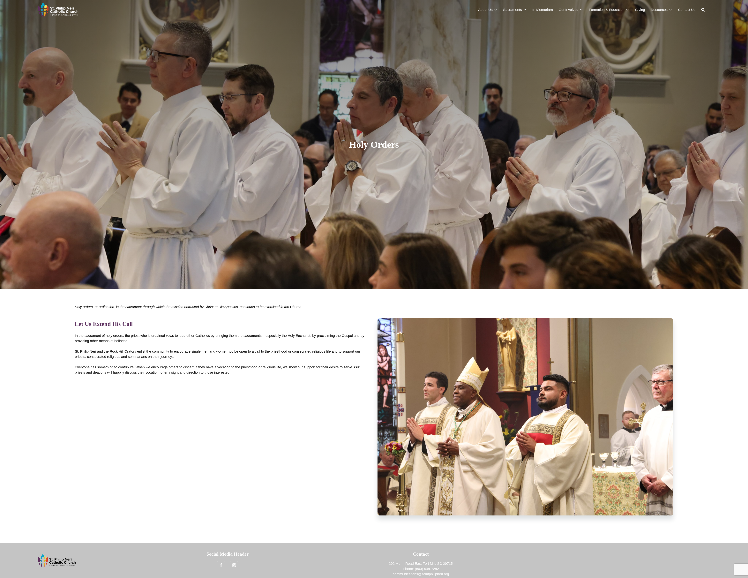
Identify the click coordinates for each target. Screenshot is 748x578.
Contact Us (686, 10)
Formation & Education (607, 10)
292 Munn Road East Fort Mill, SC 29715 (421, 564)
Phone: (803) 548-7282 (421, 569)
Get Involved (568, 10)
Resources (659, 10)
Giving (640, 10)
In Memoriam (542, 10)
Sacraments (512, 10)
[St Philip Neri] (58, 10)
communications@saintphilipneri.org (421, 574)
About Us (485, 10)
